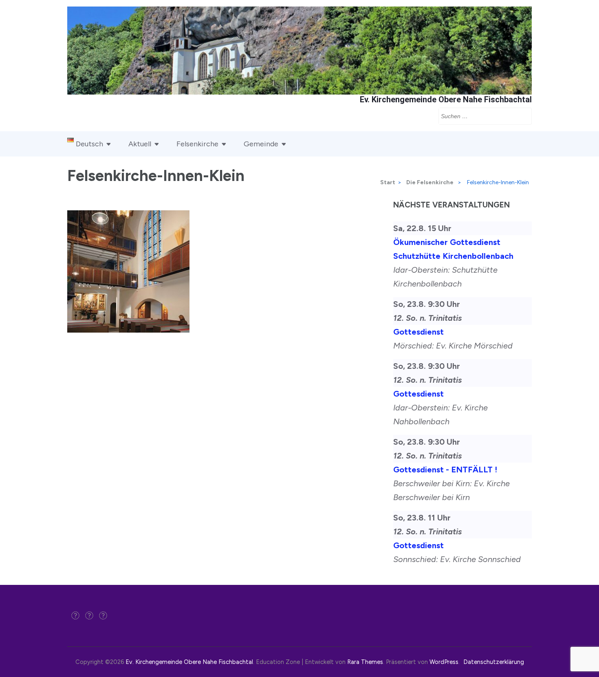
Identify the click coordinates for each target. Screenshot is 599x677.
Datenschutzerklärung (493, 662)
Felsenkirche (197, 143)
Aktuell (139, 143)
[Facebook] (75, 616)
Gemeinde (261, 143)
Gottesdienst (418, 332)
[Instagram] (89, 616)
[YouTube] (103, 616)
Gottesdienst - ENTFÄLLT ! (445, 469)
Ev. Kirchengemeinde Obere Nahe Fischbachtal (446, 99)
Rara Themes (365, 662)
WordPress (443, 662)
